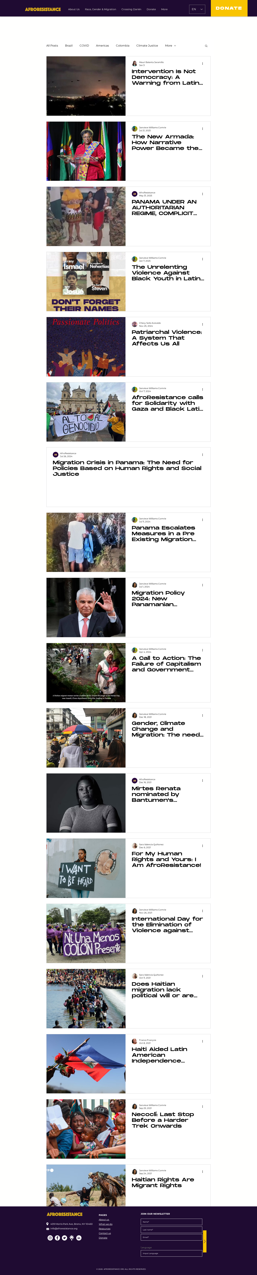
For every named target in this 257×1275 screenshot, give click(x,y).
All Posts (52, 45)
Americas (102, 45)
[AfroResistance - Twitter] (64, 1238)
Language (146, 1247)
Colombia (122, 45)
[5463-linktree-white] (71, 1238)
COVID (84, 45)
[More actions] (204, 63)
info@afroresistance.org (63, 1228)
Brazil (69, 45)
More (168, 45)
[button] (206, 46)
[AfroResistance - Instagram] (50, 1238)
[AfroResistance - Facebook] (57, 1238)
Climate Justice (147, 45)
